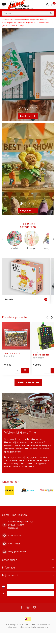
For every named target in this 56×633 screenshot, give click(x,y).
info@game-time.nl (17, 551)
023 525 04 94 (14, 535)
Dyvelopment (42, 627)
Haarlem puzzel (12, 353)
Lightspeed (12, 627)
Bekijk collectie (26, 382)
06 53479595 (14, 543)
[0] (53, 4)
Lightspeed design (26, 627)
